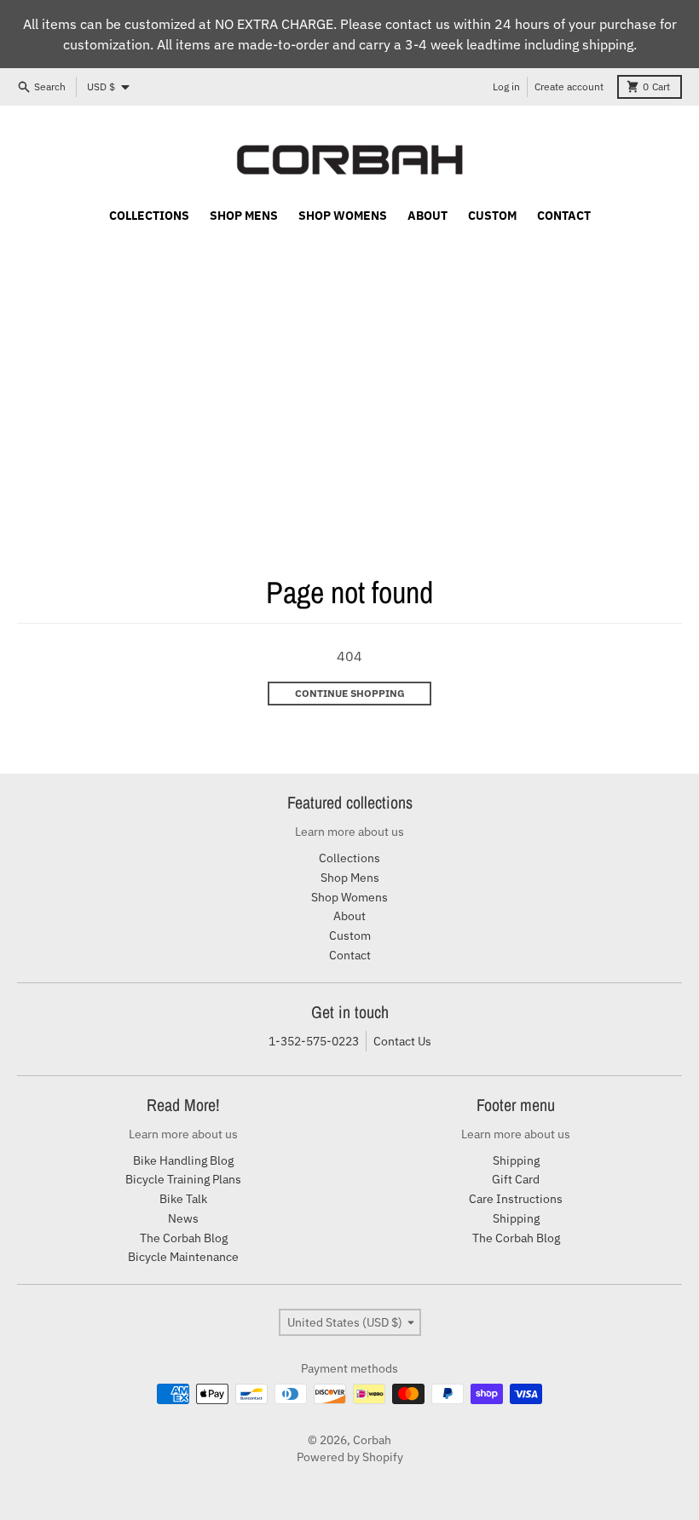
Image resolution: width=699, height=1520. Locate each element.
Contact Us (402, 1041)
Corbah (372, 1440)
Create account (569, 86)
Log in (506, 86)
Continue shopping (350, 693)
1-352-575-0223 (314, 1041)
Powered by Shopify (350, 1457)
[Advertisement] (349, 358)
